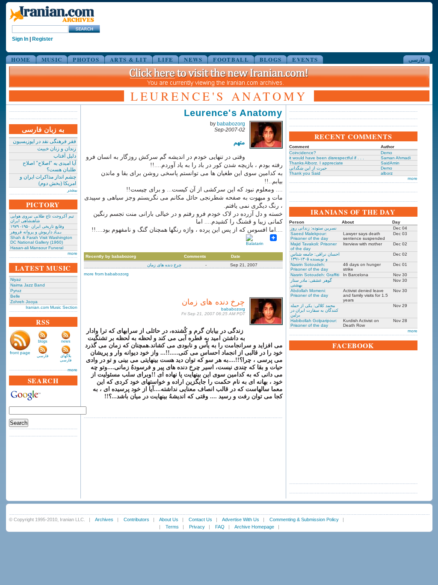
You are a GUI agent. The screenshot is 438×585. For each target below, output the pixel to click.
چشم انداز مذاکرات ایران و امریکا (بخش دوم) (48, 180)
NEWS (193, 59)
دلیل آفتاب (64, 156)
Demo (386, 152)
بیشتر (72, 190)
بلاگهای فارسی (65, 358)
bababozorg (231, 124)
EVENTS (305, 59)
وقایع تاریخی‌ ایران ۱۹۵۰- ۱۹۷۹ (37, 226)
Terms (172, 526)
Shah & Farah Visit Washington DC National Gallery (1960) (41, 240)
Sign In (20, 39)
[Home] (52, 22)
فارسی (416, 59)
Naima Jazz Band (27, 285)
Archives (104, 519)
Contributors (136, 519)
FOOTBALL (231, 59)
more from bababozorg (106, 274)
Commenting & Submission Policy (304, 519)
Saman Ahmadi (396, 157)
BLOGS (271, 59)
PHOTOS (86, 59)
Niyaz (15, 279)
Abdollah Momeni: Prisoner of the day (309, 293)
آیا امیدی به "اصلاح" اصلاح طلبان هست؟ (49, 166)
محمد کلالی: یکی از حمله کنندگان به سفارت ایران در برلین (314, 310)
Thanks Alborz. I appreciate (316, 163)
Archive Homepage (254, 526)
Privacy (197, 526)
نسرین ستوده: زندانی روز (313, 228)
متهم (239, 142)
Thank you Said (304, 173)
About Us (168, 519)
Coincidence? (302, 152)
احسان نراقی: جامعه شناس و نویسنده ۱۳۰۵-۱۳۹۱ (315, 256)
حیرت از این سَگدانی (308, 168)
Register (42, 39)
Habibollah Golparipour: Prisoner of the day (313, 323)
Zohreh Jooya (24, 301)
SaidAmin (390, 163)
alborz (387, 173)
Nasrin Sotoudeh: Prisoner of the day (309, 267)
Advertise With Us (240, 519)
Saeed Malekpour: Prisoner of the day (309, 236)
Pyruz (15, 290)
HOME (21, 59)
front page (20, 352)
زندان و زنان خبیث (56, 149)
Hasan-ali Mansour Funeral (36, 247)
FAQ (220, 526)
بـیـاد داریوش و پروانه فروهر (36, 232)
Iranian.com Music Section (51, 307)
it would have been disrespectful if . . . (326, 157)
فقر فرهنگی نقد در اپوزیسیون (44, 141)
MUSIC (51, 59)
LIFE (165, 59)
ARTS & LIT (128, 59)
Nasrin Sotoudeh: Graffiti (314, 274)
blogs (42, 341)
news (66, 341)
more (72, 253)
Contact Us (200, 519)
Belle (15, 296)
